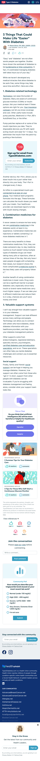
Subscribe (29, 161)
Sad (28, 524)
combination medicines (19, 225)
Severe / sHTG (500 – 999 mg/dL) (20, 602)
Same (24, 532)
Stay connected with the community (19, 634)
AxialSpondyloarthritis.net (13, 714)
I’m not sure (14, 612)
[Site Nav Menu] (37, 2)
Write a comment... (12, 553)
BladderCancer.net (10, 718)
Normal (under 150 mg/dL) (20, 593)
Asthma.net (7, 705)
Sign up (34, 748)
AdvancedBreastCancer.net (13, 692)
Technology (8, 96)
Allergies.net (7, 699)
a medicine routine (26, 267)
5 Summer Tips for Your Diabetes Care (18, 461)
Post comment (20, 559)
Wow (15, 532)
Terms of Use (18, 755)
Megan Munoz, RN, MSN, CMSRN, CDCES (22, 45)
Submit (20, 618)
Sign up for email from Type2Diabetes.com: (20, 154)
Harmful (20, 427)
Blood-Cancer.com (10, 721)
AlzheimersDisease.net (11, 702)
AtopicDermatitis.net (11, 708)
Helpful (20, 434)
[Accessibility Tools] (29, 2)
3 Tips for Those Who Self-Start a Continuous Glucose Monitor (18, 490)
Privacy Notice (6, 755)
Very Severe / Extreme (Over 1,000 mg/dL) (21, 608)
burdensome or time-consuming (19, 67)
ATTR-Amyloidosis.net (11, 711)
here (4, 514)
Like (10, 524)
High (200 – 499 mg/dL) (19, 597)
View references (10, 519)
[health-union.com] (11, 667)
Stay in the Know (20, 736)
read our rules (20, 545)
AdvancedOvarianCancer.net (14, 696)
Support (19, 524)
